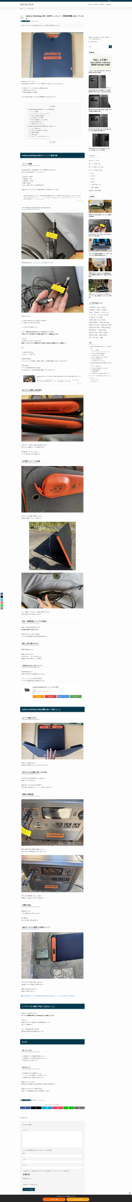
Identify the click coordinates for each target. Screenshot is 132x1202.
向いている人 (96, 379)
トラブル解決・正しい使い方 (97, 167)
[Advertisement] (100, 24)
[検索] (111, 1)
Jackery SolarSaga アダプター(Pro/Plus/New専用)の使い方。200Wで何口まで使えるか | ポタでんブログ (51, 196)
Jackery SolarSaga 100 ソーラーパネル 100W (45, 687)
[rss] (109, 1)
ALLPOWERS (92, 307)
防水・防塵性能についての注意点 (39, 119)
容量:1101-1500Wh (103, 332)
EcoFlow (93, 179)
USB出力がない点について (37, 123)
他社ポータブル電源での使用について (40, 136)
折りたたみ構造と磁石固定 (37, 115)
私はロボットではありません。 (31, 1184)
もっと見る (52, 142)
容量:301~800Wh (102, 330)
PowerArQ (97, 312)
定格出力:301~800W (104, 322)
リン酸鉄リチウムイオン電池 (95, 317)
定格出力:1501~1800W (106, 325)
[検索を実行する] (110, 46)
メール (24, 1159)
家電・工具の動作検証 (96, 190)
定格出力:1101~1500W (94, 325)
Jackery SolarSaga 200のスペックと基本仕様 (41, 109)
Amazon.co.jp (77, 1199)
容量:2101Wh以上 (103, 335)
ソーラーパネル (41, 1100)
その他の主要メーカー (96, 184)
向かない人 (95, 381)
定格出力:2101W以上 (105, 327)
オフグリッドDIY (95, 160)
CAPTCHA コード (27, 1178)
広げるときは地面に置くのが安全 (39, 130)
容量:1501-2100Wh (93, 335)
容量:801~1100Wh (93, 332)
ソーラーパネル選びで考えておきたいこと (40, 139)
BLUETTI (93, 176)
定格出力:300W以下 (93, 322)
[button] (25, 1108)
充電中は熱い (34, 134)
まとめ (92, 378)
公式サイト (53, 1199)
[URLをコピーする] (79, 1108)
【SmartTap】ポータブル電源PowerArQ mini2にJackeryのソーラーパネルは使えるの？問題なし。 (49, 996)
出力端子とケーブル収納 (37, 117)
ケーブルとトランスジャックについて (40, 113)
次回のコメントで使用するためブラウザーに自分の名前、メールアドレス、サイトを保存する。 (47, 1170)
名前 (24, 1153)
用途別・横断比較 (95, 187)
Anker (92, 173)
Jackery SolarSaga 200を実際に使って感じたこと (42, 126)
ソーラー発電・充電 (25, 21)
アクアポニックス (105, 312)
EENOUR (104, 310)
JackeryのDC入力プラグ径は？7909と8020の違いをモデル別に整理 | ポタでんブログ (59, 377)
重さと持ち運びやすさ (36, 121)
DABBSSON (92, 310)
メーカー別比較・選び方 (96, 170)
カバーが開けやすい (36, 128)
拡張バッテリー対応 (93, 337)
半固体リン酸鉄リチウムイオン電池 (97, 320)
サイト (24, 1165)
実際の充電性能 (35, 132)
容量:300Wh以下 (93, 330)
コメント (25, 1130)
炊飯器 (101, 337)
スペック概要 (34, 111)
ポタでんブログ (27, 4)
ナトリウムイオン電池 (103, 315)
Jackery (34, 1100)
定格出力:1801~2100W (94, 327)
